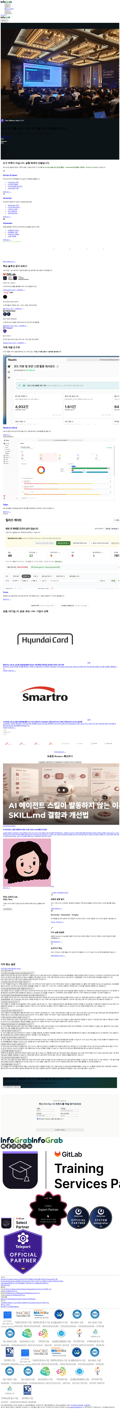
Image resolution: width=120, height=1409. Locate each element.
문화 (14, 1306)
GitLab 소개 (9, 1289)
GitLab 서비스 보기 (10, 290)
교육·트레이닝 (43, 1283)
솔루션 (7, 6)
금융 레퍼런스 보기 (58, 955)
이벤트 (18, 1302)
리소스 (7, 11)
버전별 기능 (47, 1289)
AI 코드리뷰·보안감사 (15, 186)
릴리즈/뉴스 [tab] (50, 762)
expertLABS (27, 1299)
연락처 (39, 1113)
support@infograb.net (75, 1407)
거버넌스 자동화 (13, 234)
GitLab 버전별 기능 (42, 1302)
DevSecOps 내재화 (14, 1281)
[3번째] (4, 141)
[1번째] (1, 141)
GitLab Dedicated (27, 1289)
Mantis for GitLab (10, 428)
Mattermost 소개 (12, 1293)
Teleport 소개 (10, 1295)
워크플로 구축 (12, 232)
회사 (2, 1306)
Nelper (5, 504)
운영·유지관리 (13, 213)
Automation (7, 223)
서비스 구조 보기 (57, 922)
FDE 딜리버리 (5, 1285)
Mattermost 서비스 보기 (11, 326)
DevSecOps (7, 198)
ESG (17, 1306)
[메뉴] (8, 21)
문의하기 (4, 15)
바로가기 (7, 435)
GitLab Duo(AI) (17, 1289)
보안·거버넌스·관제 (38, 1281)
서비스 (7, 4)
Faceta (5, 592)
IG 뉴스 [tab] (72, 762)
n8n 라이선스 (13, 1291)
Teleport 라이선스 (19, 1295)
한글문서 (21, 290)
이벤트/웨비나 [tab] (59, 762)
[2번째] (3, 141)
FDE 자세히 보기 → (9, 261)
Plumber (33, 1299)
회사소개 (7, 13)
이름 (38, 1108)
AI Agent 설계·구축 (51, 1279)
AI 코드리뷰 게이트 (38, 1279)
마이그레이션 (12, 211)
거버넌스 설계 (12, 209)
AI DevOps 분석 (17, 1279)
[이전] (2, 139)
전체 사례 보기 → (60, 752)
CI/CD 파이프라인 (14, 207)
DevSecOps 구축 (13, 205)
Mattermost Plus (22, 1293)
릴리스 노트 (12, 1302)
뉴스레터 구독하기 (60, 1130)
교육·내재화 (12, 236)
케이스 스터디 (9, 9)
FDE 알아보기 (56, 941)
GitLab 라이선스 (38, 1289)
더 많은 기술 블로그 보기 (60, 892)
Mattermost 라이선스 (33, 1293)
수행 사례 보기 (56, 908)
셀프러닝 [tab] (78, 762)
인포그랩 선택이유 (7, 968)
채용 (11, 1306)
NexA (21, 1299)
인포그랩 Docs (31, 1302)
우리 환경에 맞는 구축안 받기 (12, 1087)
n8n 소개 (6, 1291)
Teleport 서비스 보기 (10, 343)
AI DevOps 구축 (13, 182)
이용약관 (87, 1405)
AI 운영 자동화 (13, 184)
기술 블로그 (5, 1302)
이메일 (63, 1108)
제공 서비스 (17, 968)
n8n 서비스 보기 (9, 308)
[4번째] (6, 141)
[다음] (2, 143)
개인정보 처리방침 (77, 1405)
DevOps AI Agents (10, 175)
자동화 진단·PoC (13, 230)
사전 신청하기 (5, 137)
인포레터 (24, 1302)
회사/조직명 (65, 1113)
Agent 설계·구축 (13, 188)
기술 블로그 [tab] (42, 762)
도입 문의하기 (7, 909)
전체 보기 (7, 192)
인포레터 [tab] (66, 762)
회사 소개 (7, 1306)
